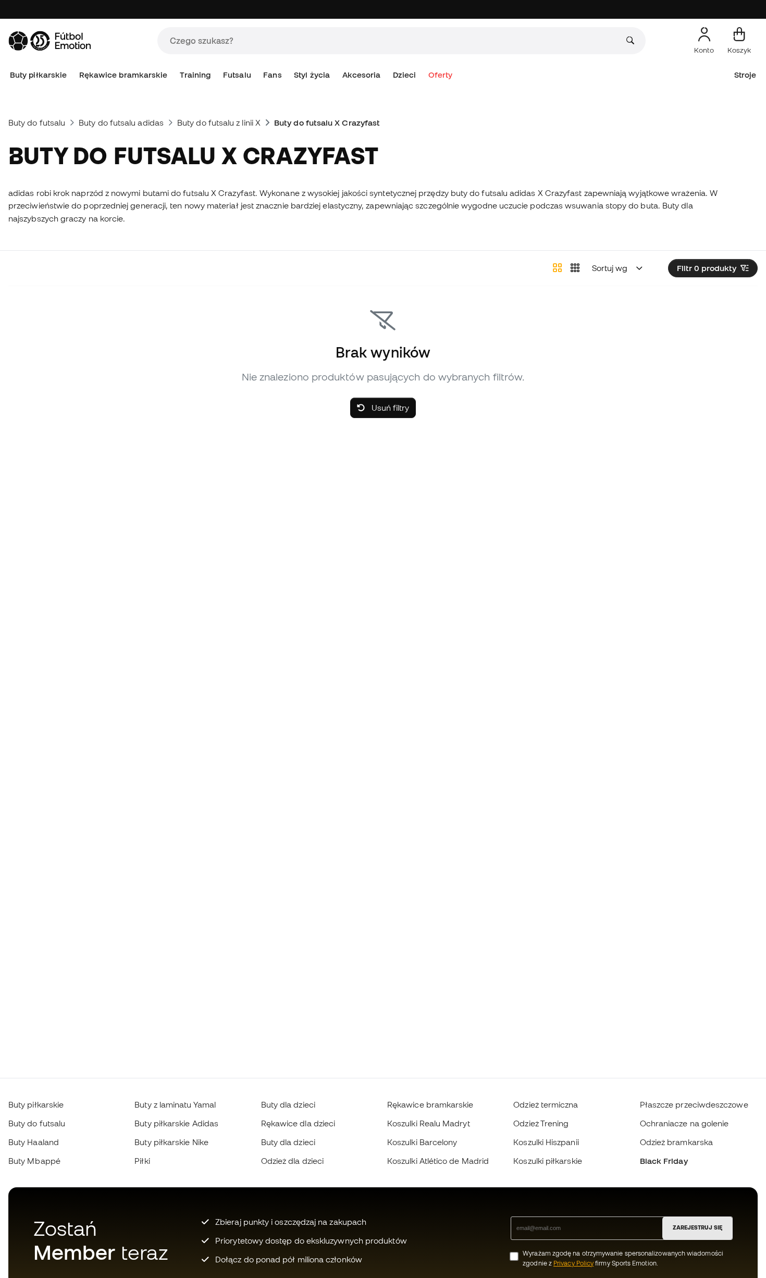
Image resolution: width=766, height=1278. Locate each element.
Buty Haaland (33, 1142)
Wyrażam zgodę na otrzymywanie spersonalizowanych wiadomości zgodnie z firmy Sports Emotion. (623, 1258)
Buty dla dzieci (288, 1104)
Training (195, 74)
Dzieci (404, 74)
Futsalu (237, 74)
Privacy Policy (573, 1263)
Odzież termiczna (545, 1104)
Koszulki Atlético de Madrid (438, 1160)
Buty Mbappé (34, 1160)
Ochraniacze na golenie (684, 1123)
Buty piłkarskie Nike (171, 1142)
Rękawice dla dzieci (298, 1123)
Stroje (745, 74)
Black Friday (664, 1160)
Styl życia (312, 74)
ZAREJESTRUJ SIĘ (697, 1227)
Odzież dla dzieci (292, 1160)
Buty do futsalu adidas (121, 122)
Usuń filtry (389, 407)
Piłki (142, 1160)
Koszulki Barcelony (422, 1142)
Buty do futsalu (36, 122)
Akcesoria (361, 74)
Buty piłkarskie (38, 74)
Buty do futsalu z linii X (219, 122)
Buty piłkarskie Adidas (176, 1123)
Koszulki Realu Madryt (428, 1123)
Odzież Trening (541, 1123)
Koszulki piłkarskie (547, 1160)
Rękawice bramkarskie (123, 74)
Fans (272, 74)
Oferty (440, 74)
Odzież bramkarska (676, 1142)
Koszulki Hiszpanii (545, 1142)
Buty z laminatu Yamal (175, 1104)
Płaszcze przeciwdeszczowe (694, 1104)
